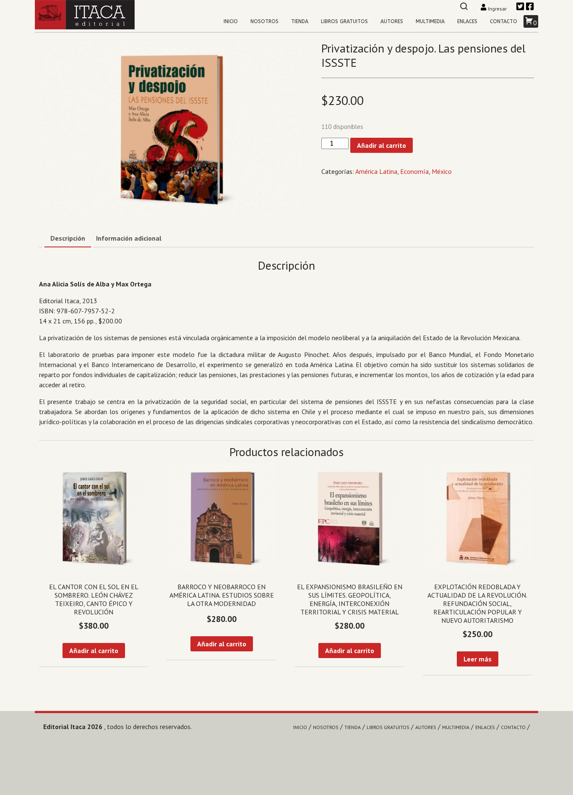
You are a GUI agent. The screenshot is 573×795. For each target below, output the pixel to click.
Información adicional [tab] (128, 238)
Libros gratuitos (344, 21)
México (442, 171)
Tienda (299, 21)
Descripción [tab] (67, 238)
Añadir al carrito (381, 145)
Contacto (503, 21)
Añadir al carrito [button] (93, 650)
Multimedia (430, 21)
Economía (414, 171)
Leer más (478, 659)
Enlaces (467, 21)
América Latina (376, 171)
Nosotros (264, 21)
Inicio (231, 21)
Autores (391, 21)
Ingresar (497, 8)
